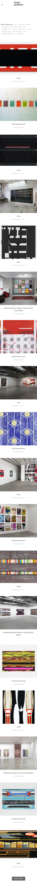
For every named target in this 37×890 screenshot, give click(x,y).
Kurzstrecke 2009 (18, 681)
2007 (18, 863)
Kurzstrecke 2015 (18, 124)
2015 (18, 78)
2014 (18, 170)
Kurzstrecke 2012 (18, 356)
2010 (18, 494)
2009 (18, 586)
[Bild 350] (18, 613)
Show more (18, 878)
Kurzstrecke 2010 (18, 540)
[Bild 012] (18, 567)
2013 (18, 216)
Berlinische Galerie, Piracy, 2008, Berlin (18, 773)
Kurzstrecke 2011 (18, 448)
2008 (18, 727)
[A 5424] (18, 753)
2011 (18, 402)
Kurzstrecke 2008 (18, 819)
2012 (18, 262)
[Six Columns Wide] (18, 58)
